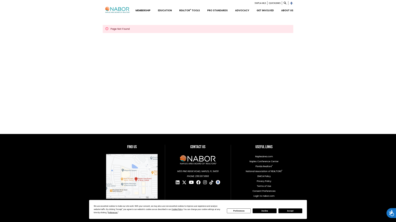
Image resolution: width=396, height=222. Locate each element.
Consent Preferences (263, 191)
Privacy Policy (264, 181)
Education (165, 10)
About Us (287, 10)
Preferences (239, 211)
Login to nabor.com (264, 195)
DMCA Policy (264, 176)
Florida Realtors (264, 166)
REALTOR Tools (189, 10)
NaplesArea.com (264, 156)
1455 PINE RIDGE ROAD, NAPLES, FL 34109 (198, 171)
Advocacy (242, 10)
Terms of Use (264, 186)
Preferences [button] (113, 213)
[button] (285, 3)
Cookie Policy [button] (177, 209)
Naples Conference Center (264, 161)
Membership (143, 10)
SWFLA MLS (260, 3)
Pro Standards (217, 10)
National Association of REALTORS (264, 171)
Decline (264, 211)
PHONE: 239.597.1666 (198, 176)
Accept (290, 211)
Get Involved (265, 10)
